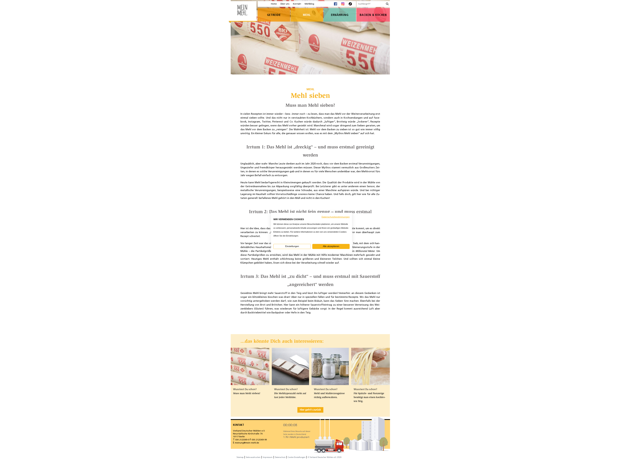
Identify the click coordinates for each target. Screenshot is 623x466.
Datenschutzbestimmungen (336, 217)
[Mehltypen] (290, 366)
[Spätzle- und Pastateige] (370, 367)
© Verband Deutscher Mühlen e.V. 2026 (325, 457)
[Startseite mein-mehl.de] (243, 12)
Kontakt (297, 4)
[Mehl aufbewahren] (330, 366)
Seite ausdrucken (253, 457)
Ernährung (339, 15)
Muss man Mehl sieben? (246, 393)
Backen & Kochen (373, 15)
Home (274, 4)
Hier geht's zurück (310, 410)
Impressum (268, 457)
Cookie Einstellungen (296, 457)
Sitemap (240, 457)
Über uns (284, 4)
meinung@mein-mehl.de (247, 443)
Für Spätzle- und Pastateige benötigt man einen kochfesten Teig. (369, 397)
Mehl (307, 15)
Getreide (274, 15)
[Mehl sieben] (250, 367)
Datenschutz (280, 457)
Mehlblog (309, 4)
